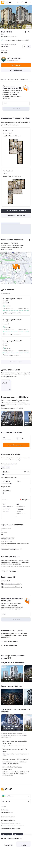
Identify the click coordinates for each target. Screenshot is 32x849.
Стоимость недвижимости (9, 464)
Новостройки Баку (6, 245)
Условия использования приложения (12, 826)
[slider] (3, 474)
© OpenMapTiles (14, 283)
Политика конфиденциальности (10, 823)
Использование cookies (8, 820)
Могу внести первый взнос (9, 477)
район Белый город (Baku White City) (11, 247)
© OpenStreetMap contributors (25, 283)
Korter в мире (5, 810)
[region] (16, 268)
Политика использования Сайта (10, 828)
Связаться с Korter (7, 812)
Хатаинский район (18, 245)
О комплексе (24, 79)
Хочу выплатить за (6, 487)
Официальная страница (10, 584)
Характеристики (13, 79)
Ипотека (3, 79)
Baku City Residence (14, 58)
